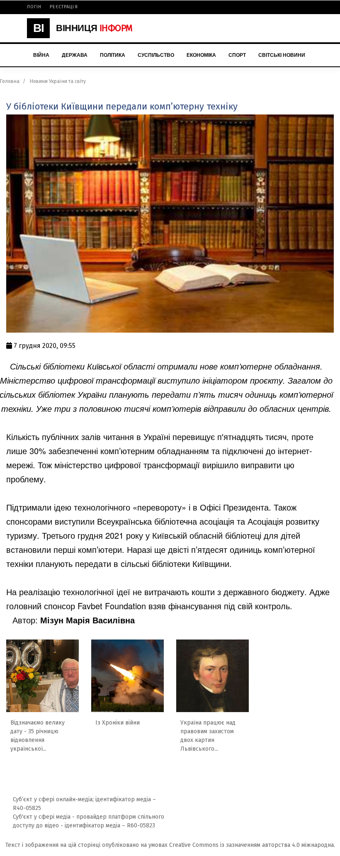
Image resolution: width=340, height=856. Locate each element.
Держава (74, 55)
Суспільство (156, 55)
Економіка (201, 55)
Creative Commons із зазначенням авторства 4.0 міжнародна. (252, 845)
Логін (34, 7)
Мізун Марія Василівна (87, 620)
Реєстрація (64, 7)
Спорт (237, 55)
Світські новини (281, 55)
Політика (112, 55)
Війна (41, 55)
